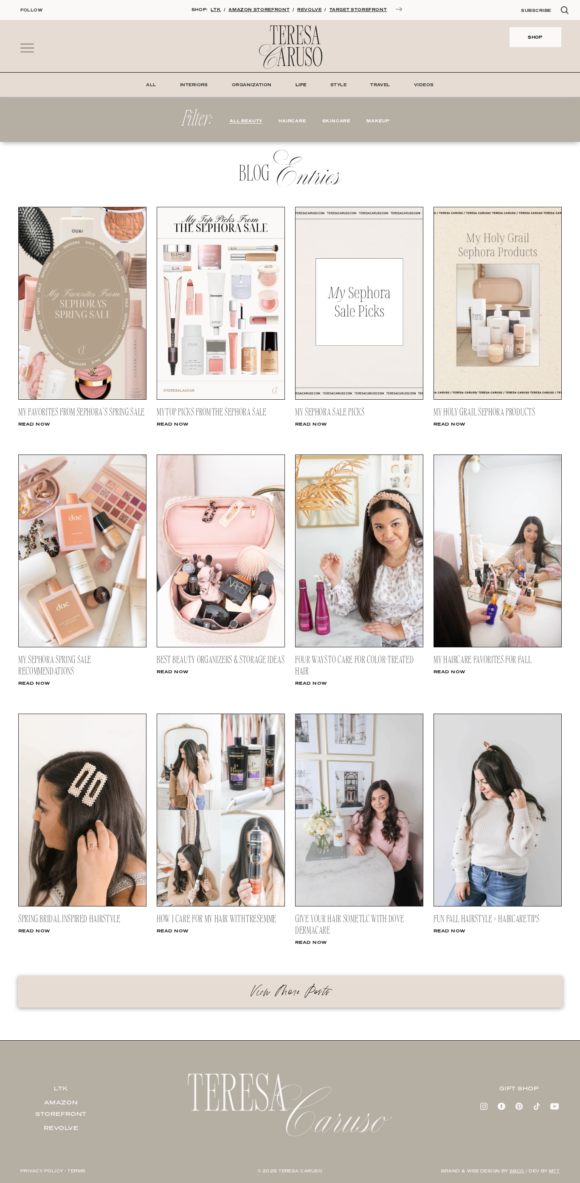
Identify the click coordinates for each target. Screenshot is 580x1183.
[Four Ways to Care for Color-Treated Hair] (359, 645)
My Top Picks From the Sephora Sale (212, 413)
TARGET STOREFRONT (358, 9)
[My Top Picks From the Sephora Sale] (221, 398)
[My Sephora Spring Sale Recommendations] (82, 645)
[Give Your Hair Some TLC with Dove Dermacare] (359, 904)
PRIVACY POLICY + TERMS (53, 1171)
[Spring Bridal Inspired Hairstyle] (82, 904)
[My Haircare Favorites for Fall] (498, 645)
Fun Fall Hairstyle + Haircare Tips (487, 919)
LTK (216, 9)
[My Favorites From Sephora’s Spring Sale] (82, 398)
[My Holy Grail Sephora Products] (498, 398)
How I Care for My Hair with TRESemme (216, 919)
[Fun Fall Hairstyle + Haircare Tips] (498, 904)
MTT (554, 1171)
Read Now (34, 423)
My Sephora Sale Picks (329, 413)
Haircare (292, 121)
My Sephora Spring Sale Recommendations (54, 666)
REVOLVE (309, 9)
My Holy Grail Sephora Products (484, 413)
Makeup (378, 121)
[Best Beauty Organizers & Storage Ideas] (221, 645)
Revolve (61, 1127)
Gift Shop (518, 1088)
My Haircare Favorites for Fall (482, 660)
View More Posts (290, 992)
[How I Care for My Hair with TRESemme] (221, 904)
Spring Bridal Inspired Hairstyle (69, 919)
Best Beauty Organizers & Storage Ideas (220, 660)
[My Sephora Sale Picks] (359, 398)
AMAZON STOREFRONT (259, 9)
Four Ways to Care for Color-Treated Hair (354, 666)
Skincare (336, 121)
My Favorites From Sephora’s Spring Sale (81, 413)
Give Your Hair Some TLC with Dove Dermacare (349, 925)
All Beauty (246, 121)
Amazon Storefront (61, 1108)
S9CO (517, 1171)
